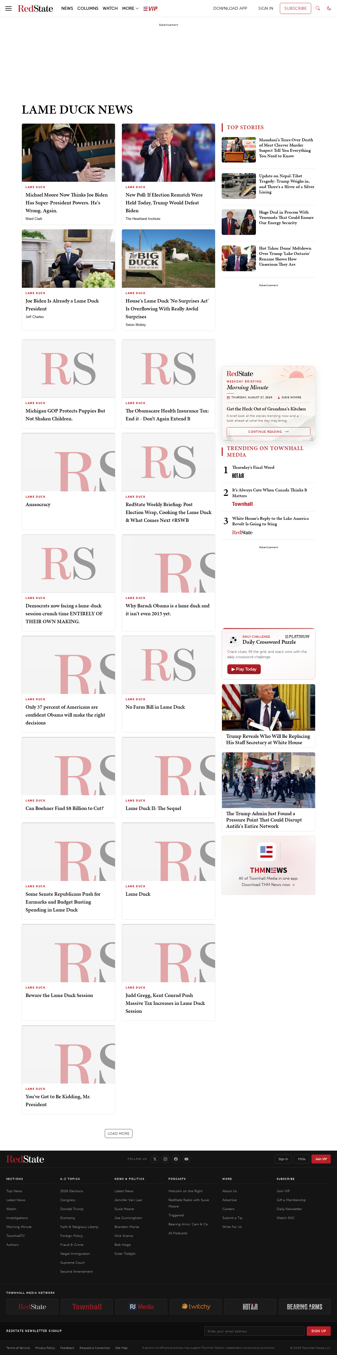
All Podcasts (177, 1233)
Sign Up (318, 1331)
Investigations (17, 1218)
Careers (228, 1209)
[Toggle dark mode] (329, 8)
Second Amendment (76, 1271)
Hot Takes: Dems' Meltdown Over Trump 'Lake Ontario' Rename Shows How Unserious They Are (285, 256)
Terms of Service (18, 1348)
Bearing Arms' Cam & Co (188, 1224)
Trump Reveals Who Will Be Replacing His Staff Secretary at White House (268, 739)
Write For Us (232, 1227)
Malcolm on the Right (185, 1191)
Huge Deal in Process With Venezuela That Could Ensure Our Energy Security (286, 217)
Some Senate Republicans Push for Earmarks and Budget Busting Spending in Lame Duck (63, 901)
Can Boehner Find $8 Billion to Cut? (65, 808)
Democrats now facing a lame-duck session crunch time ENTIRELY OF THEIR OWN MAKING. (64, 613)
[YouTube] (186, 1159)
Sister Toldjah (125, 1254)
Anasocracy (38, 504)
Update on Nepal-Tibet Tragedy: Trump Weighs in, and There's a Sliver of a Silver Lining (286, 184)
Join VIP (321, 1159)
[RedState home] (25, 1159)
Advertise (229, 1200)
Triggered (176, 1215)
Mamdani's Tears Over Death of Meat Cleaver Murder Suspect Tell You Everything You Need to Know (286, 148)
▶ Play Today (244, 669)
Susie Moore (124, 1209)
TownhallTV (15, 1236)
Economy (67, 1218)
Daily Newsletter (289, 1209)
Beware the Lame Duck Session (59, 995)
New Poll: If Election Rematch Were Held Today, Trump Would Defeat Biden (164, 202)
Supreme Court (72, 1263)
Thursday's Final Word (253, 467)
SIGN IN (265, 8)
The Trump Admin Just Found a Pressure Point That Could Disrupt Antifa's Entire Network (264, 819)
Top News (14, 1191)
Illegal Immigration (75, 1254)
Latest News (15, 1200)
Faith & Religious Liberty (79, 1227)
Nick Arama (124, 1236)
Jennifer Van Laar (128, 1200)
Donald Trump (71, 1209)
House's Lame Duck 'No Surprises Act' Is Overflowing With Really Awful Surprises (167, 308)
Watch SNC (286, 1218)
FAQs (301, 1159)
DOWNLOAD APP (230, 8)
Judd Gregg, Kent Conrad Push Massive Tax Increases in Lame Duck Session (165, 1003)
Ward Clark (34, 219)
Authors (12, 1245)
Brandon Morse (127, 1227)
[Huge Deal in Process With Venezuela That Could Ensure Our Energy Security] (239, 222)
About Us (229, 1191)
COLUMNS (87, 8)
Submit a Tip (232, 1218)
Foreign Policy (71, 1236)
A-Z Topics (70, 1179)
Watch (11, 1209)
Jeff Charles (35, 317)
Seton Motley (136, 325)
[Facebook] (176, 1159)
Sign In (283, 1159)
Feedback (67, 1348)
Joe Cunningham (128, 1218)
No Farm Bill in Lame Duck (155, 707)
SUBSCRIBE (295, 8)
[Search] (317, 8)
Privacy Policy (45, 1348)
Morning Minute (19, 1227)
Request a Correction (95, 1348)
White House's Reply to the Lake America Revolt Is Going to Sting (270, 521)
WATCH (110, 8)
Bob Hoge (123, 1245)
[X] (155, 1159)
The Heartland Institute (143, 219)
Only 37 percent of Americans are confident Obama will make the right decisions (65, 714)
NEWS (67, 8)
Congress (67, 1200)
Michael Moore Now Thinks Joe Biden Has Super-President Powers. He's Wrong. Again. (67, 202)
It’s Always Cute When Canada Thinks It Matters (269, 492)
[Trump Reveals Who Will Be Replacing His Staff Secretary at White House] (268, 706)
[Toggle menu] (8, 8)
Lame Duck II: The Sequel (153, 808)
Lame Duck (138, 894)
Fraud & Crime (71, 1245)
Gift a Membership (291, 1200)
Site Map (121, 1348)
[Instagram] (165, 1159)
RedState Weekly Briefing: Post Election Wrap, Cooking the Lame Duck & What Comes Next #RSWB (168, 512)
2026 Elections (71, 1191)
